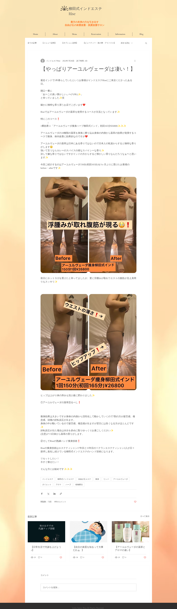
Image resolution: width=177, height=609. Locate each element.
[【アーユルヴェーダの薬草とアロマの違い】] (130, 531)
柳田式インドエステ (66, 479)
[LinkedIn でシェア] (54, 493)
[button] (146, 43)
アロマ (58, 484)
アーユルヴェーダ (120, 479)
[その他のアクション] (134, 60)
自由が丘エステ (84, 479)
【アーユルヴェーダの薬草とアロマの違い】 (130, 548)
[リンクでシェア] (61, 493)
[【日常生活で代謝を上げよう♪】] (46, 531)
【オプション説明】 (70, 43)
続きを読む (125, 43)
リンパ (106, 479)
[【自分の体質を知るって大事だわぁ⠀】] (88, 531)
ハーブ (68, 484)
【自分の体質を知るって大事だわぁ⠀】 (88, 548)
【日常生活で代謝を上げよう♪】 (46, 548)
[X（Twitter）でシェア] (48, 493)
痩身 (97, 479)
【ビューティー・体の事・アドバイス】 (99, 43)
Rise (72, 13)
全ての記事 (32, 43)
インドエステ (91, 9)
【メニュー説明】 (49, 43)
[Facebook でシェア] (42, 493)
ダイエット (46, 484)
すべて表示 (144, 516)
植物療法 (79, 484)
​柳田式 (74, 8)
